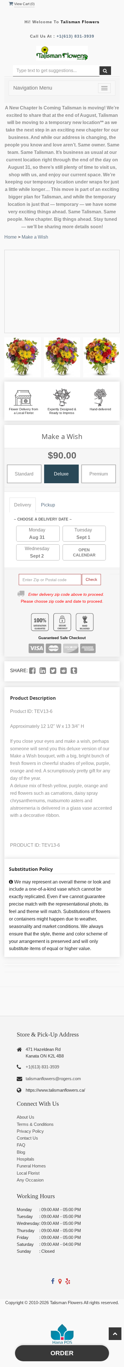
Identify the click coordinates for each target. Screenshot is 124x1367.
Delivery (22, 504)
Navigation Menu (32, 88)
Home (10, 237)
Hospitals (25, 1159)
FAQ (21, 1144)
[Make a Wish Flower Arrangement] (22, 357)
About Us (25, 1117)
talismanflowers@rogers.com (53, 1078)
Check (91, 579)
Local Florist (28, 1173)
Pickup (48, 504)
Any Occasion (30, 1179)
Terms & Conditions (35, 1124)
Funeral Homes (31, 1165)
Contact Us (27, 1138)
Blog (21, 1152)
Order (62, 1353)
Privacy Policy (30, 1131)
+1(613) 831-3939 (75, 36)
